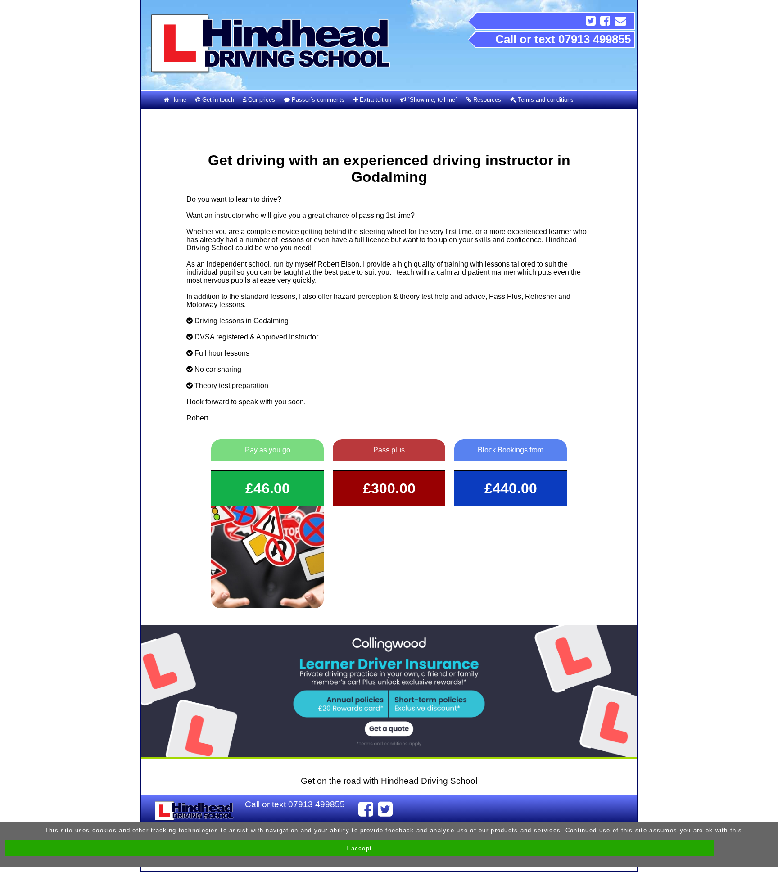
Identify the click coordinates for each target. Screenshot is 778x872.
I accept (359, 848)
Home (177, 99)
